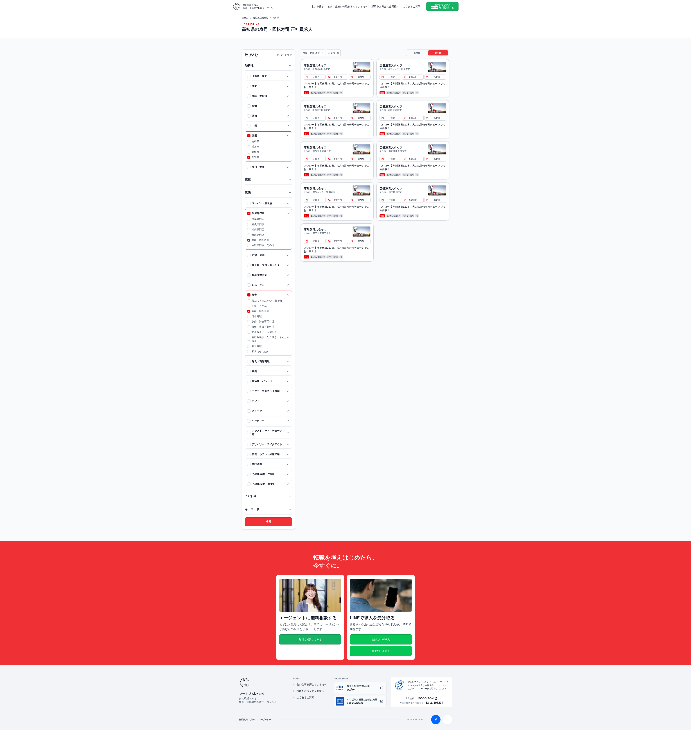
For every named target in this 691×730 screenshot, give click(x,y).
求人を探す (317, 6)
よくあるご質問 (411, 6)
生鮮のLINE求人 (381, 639)
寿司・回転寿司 (260, 17)
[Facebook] (436, 719)
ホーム (245, 17)
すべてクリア (284, 54)
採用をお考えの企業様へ (385, 6)
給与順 (438, 53)
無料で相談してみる (310, 639)
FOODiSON (426, 698)
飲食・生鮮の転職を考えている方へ (348, 6)
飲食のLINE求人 (381, 651)
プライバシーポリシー (260, 719)
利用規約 (243, 719)
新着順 (417, 53)
